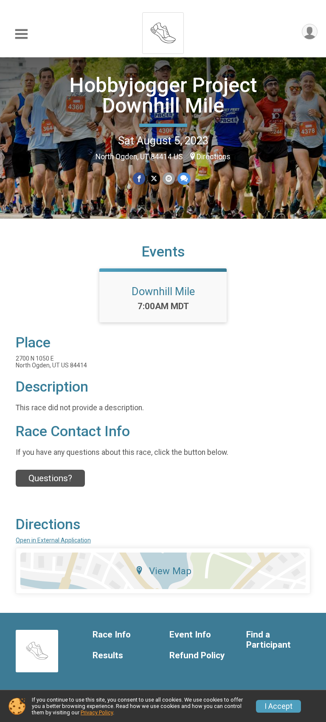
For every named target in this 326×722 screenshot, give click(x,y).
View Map (170, 570)
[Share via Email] (169, 178)
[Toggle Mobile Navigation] (21, 34)
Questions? (50, 478)
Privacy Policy (97, 712)
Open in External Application (53, 540)
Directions (213, 156)
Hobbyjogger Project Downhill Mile (163, 95)
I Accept (278, 706)
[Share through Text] (184, 178)
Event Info (190, 635)
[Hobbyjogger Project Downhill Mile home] (163, 30)
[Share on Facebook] (139, 178)
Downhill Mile (163, 291)
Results (108, 655)
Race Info (112, 635)
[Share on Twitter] (154, 178)
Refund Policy (197, 655)
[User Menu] (310, 31)
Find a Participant (268, 640)
